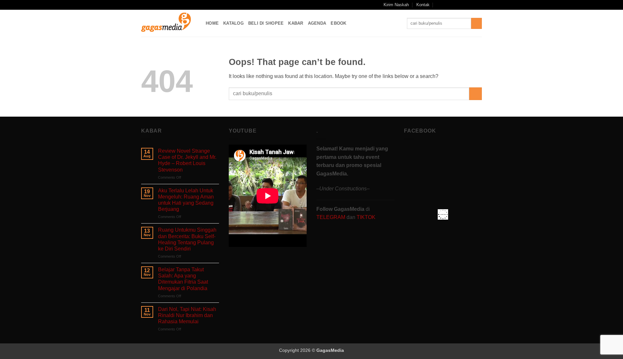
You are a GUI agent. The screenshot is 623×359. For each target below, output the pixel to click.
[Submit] (476, 23)
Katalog (233, 23)
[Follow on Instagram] (454, 5)
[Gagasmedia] (168, 23)
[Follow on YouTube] (472, 5)
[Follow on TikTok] (460, 5)
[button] (439, 5)
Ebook (338, 23)
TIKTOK (366, 217)
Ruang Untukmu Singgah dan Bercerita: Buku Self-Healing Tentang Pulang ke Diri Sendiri (187, 239)
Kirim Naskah (396, 4)
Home (212, 23)
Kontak (423, 4)
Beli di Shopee (266, 23)
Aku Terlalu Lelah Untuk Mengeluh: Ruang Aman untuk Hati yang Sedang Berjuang (186, 200)
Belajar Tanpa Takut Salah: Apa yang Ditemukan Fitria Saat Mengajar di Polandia (183, 279)
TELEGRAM (331, 217)
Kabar (295, 23)
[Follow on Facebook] (447, 5)
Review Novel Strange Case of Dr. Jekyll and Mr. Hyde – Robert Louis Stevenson (187, 160)
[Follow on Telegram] (479, 5)
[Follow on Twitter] (466, 5)
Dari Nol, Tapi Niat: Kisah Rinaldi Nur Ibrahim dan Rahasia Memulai (187, 315)
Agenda (317, 23)
